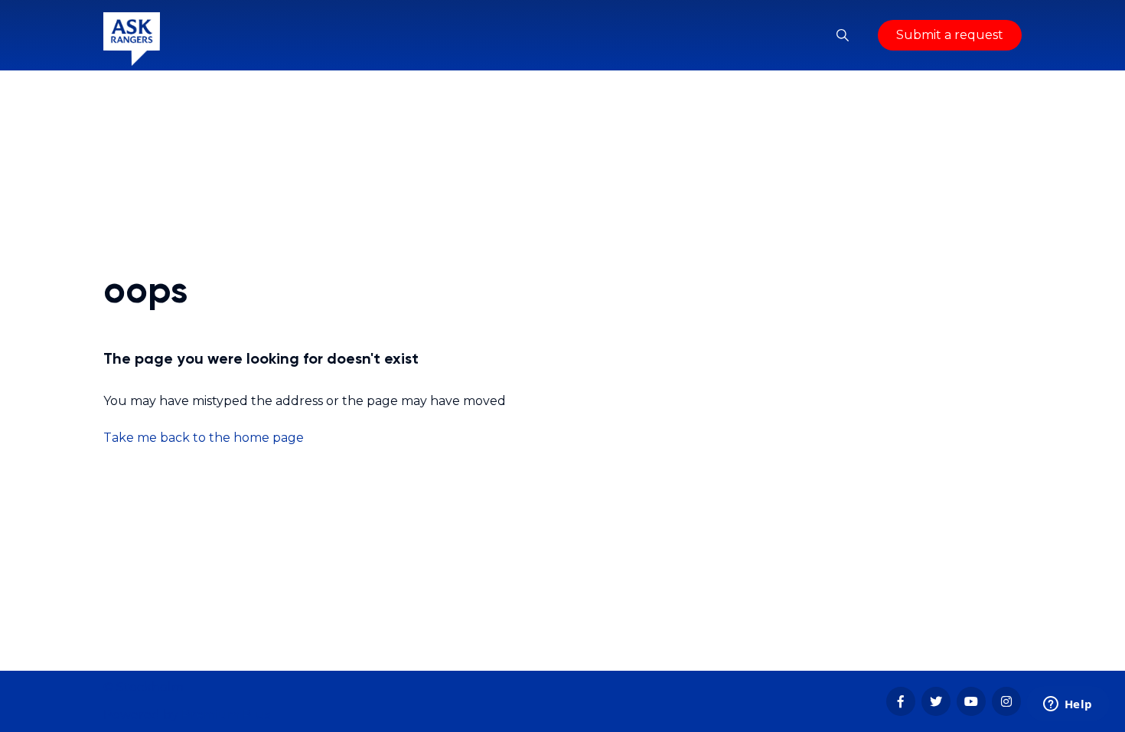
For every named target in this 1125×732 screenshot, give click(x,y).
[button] (842, 35)
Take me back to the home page (203, 437)
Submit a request (949, 35)
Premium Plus (225, 714)
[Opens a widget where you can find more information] (1068, 705)
